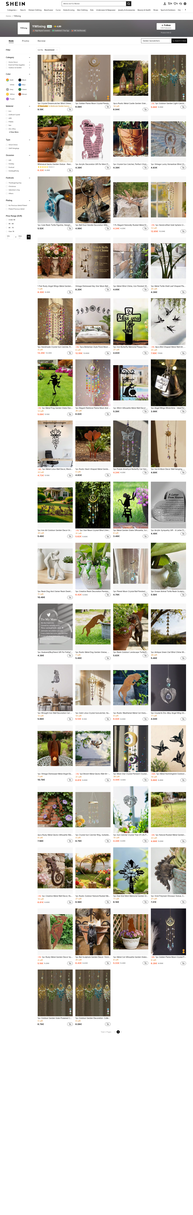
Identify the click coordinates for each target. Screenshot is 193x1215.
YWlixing (39, 26)
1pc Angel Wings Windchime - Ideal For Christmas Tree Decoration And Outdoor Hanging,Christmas (168, 408)
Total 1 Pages (106, 1032)
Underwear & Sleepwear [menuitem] (106, 10)
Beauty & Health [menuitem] (144, 10)
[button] (180, 3)
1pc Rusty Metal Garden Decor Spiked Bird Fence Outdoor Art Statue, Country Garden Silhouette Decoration (55, 957)
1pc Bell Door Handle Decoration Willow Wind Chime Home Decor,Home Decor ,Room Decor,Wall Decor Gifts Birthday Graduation (93, 225)
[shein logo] (15, 4)
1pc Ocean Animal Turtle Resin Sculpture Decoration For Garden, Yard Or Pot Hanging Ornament (168, 591)
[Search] (128, 3)
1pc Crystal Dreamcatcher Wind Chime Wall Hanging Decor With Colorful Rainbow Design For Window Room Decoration (55, 103)
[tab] (11, 41)
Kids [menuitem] (91, 10)
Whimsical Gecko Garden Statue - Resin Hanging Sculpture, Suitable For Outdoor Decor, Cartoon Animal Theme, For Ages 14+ (55, 164)
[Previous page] (115, 1031)
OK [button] (29, 237)
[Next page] (121, 1031)
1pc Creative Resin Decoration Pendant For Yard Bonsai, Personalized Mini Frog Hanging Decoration (93, 591)
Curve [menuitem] (58, 10)
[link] (170, 3)
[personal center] (164, 3)
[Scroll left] (182, 9)
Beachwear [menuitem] (48, 10)
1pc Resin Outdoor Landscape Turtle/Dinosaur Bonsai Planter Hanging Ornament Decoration (130, 652)
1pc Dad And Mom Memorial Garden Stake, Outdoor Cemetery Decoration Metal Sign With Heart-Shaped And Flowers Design (130, 896)
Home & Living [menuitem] (68, 10)
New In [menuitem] (23, 10)
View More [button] (14, 132)
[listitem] (42, 30)
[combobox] (48, 50)
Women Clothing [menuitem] (34, 10)
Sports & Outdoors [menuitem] (168, 10)
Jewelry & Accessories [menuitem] (126, 10)
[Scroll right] (185, 9)
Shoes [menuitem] (155, 10)
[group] (18, 62)
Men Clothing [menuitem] (82, 10)
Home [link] (8, 16)
